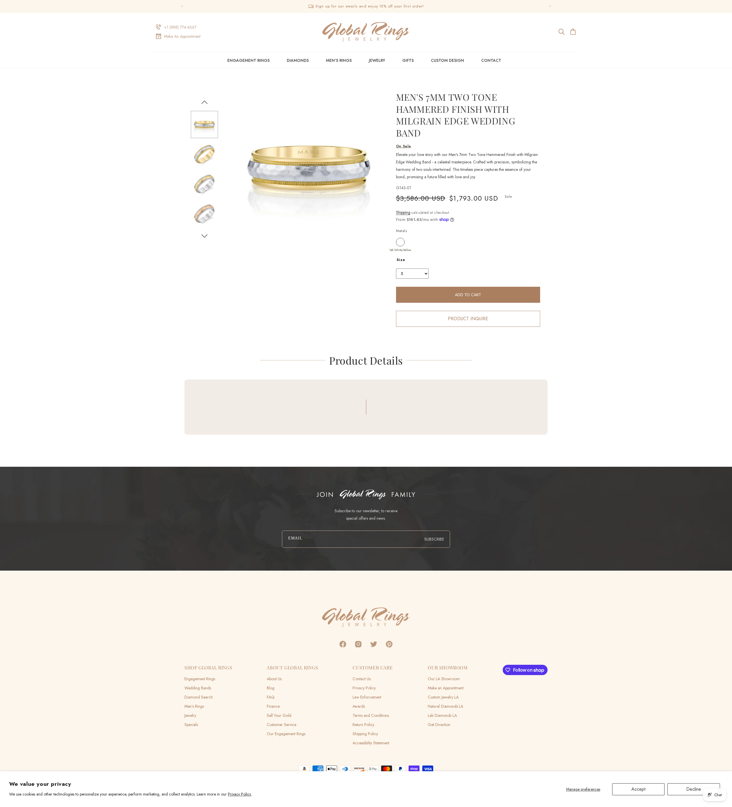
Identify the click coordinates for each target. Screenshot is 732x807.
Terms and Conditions (371, 715)
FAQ (270, 697)
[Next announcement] (550, 6)
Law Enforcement (367, 697)
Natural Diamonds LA (445, 706)
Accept (638, 789)
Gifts (408, 60)
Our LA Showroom (444, 679)
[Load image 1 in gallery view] (204, 124)
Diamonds (298, 60)
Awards (359, 706)
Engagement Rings (248, 60)
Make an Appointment (446, 688)
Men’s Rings (194, 706)
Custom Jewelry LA (443, 697)
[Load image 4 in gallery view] (204, 214)
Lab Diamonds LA (442, 715)
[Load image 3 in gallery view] (204, 184)
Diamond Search (198, 697)
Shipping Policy (365, 734)
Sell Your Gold (279, 715)
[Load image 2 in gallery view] (204, 154)
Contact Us (362, 679)
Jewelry (377, 60)
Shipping (403, 212)
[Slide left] (204, 102)
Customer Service (281, 724)
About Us (274, 679)
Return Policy (363, 724)
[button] (562, 31)
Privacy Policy (364, 688)
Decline (693, 789)
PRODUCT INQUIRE (468, 318)
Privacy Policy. (240, 794)
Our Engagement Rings (286, 734)
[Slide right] (204, 236)
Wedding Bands (197, 688)
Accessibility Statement (371, 743)
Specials (191, 724)
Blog (270, 688)
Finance (273, 706)
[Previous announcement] (182, 6)
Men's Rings (339, 60)
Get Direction (439, 724)
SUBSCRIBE (434, 539)
